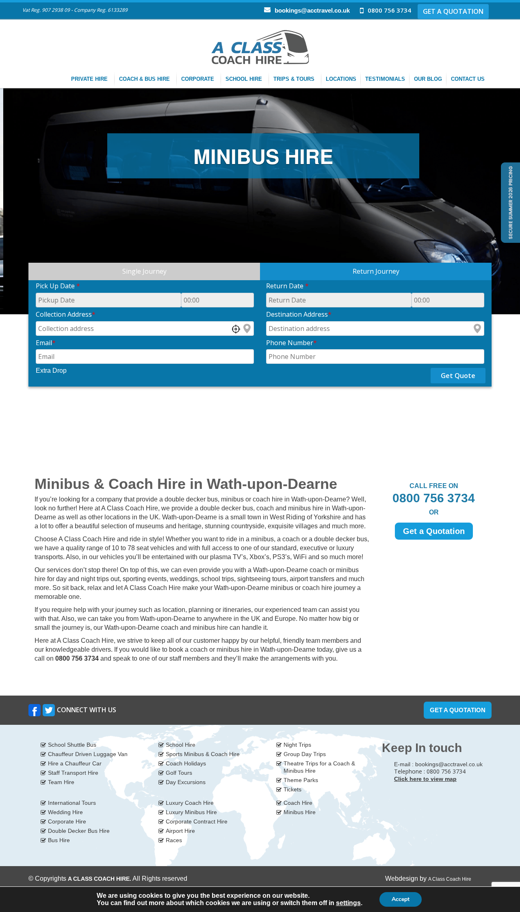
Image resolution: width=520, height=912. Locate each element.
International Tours (72, 803)
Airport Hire (180, 831)
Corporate (198, 79)
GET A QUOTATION (453, 11)
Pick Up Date (58, 285)
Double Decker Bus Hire (79, 831)
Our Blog (428, 79)
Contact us (468, 79)
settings (348, 902)
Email (46, 342)
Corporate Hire (67, 821)
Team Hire (61, 782)
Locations (341, 79)
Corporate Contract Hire (197, 821)
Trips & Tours (294, 79)
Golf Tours (179, 772)
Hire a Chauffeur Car (75, 763)
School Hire (244, 79)
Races (174, 840)
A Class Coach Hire (449, 879)
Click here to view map (425, 779)
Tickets (292, 789)
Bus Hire (59, 840)
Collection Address (65, 314)
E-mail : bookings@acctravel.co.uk (438, 764)
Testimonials (385, 79)
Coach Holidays (186, 763)
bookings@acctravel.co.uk (312, 10)
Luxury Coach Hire (190, 803)
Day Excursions (186, 782)
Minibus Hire (300, 812)
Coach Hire (298, 803)
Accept (401, 899)
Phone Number (291, 342)
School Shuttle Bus (72, 744)
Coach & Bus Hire (145, 79)
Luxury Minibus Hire (191, 812)
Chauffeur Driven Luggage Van (88, 754)
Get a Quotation (434, 531)
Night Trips (297, 744)
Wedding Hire (65, 812)
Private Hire (90, 79)
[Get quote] (509, 202)
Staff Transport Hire (73, 772)
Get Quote (458, 375)
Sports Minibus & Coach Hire (203, 754)
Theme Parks (301, 780)
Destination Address (299, 314)
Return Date (287, 285)
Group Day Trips (305, 754)
